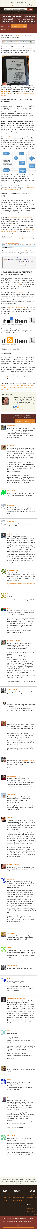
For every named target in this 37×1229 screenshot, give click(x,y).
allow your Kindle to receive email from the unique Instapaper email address (18, 238)
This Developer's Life (18, 1197)
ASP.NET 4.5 (29, 1209)
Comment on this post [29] (19, 26)
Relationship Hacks (31, 1214)
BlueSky (21, 415)
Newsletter (20, 409)
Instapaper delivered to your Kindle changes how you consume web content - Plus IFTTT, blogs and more (18, 19)
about (7, 5)
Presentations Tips (31, 1197)
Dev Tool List (6, 1200)
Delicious (22, 292)
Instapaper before (18, 35)
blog (11, 5)
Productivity (30, 377)
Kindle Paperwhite (7, 93)
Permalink (16, 417)
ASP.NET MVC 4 (30, 1211)
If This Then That (15, 284)
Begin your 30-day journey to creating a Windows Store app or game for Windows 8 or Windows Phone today (17, 387)
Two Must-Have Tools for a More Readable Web (18, 188)
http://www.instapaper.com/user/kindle (20, 218)
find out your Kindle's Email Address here (17, 230)
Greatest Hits (6, 1197)
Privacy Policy (6, 1195)
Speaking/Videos (31, 1195)
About (15, 409)
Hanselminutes (16, 1195)
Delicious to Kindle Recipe (16, 307)
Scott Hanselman (18, 3)
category (19, 12)
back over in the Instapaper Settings (18, 251)
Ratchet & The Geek (17, 1200)
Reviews (9, 29)
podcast (17, 5)
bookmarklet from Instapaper (16, 137)
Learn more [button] (27, 1221)
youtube (23, 5)
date (24, 12)
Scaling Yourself (12, 377)
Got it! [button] (18, 1225)
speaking (29, 5)
